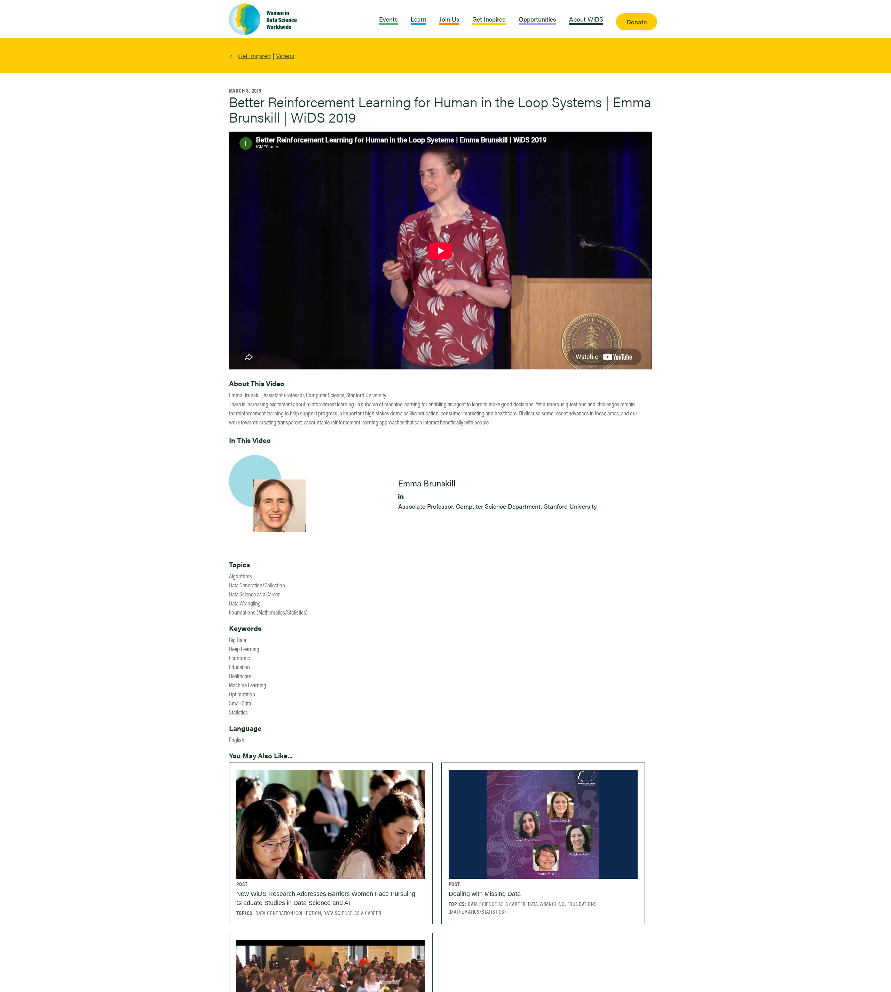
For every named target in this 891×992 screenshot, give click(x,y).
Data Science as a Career (254, 593)
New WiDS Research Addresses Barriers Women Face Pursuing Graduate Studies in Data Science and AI (325, 898)
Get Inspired (254, 55)
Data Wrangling (245, 603)
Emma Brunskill (427, 483)
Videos (285, 55)
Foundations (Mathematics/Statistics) (268, 612)
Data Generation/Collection (257, 584)
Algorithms (240, 575)
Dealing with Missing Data (485, 893)
